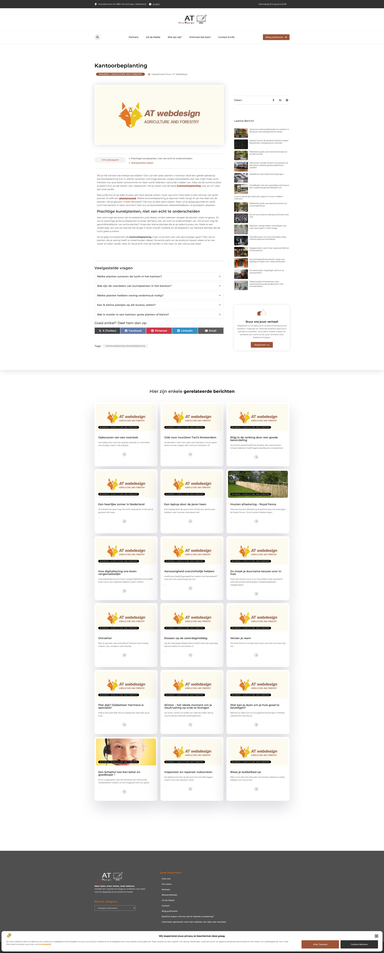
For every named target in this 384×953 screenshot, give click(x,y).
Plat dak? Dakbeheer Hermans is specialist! (121, 706)
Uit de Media (153, 37)
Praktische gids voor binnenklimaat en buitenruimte (268, 153)
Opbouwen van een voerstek (118, 437)
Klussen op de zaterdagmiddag (185, 638)
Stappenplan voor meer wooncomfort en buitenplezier (269, 249)
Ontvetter (105, 638)
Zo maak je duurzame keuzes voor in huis (255, 573)
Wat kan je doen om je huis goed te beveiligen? (254, 706)
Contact (165, 905)
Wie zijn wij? (175, 37)
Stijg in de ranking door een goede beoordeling (254, 439)
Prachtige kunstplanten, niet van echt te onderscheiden (161, 158)
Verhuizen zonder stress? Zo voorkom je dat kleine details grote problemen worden (268, 165)
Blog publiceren (170, 911)
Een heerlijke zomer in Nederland (121, 504)
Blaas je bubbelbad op (245, 772)
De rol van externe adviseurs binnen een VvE (269, 215)
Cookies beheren (359, 944)
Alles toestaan (320, 944)
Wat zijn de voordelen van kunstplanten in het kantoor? (159, 285)
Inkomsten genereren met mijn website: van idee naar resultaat (194, 922)
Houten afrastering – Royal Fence (253, 504)
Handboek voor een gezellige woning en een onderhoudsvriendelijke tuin (269, 186)
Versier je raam (240, 638)
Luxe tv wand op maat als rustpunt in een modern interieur (258, 197)
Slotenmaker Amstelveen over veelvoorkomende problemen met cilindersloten (266, 283)
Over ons (166, 878)
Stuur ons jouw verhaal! (262, 321)
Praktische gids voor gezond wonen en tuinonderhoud (268, 204)
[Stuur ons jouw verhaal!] (261, 312)
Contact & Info (226, 37)
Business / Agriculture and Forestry (120, 74)
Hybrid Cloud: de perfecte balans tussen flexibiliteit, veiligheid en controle (268, 141)
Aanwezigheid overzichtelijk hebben (189, 571)
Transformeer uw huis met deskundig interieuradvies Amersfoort (267, 238)
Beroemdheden (169, 895)
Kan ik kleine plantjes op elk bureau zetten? (159, 304)
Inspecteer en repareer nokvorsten (188, 772)
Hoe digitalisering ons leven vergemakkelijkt (117, 573)
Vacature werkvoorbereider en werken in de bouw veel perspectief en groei (269, 130)
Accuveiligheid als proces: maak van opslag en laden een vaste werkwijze (267, 260)
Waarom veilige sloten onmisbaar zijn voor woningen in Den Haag (267, 226)
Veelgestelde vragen (142, 162)
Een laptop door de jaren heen (185, 504)
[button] (376, 936)
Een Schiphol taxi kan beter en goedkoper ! (119, 773)
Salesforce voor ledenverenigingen (266, 174)
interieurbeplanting (115, 346)
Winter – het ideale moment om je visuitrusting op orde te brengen (188, 706)
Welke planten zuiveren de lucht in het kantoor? (159, 276)
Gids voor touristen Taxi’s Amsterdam (190, 437)
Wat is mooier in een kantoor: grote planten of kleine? (159, 314)
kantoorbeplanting (135, 346)
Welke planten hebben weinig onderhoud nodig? (159, 295)
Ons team (167, 884)
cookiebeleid (44, 944)
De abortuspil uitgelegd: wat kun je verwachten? (266, 271)
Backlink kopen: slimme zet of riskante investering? (188, 916)
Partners (133, 37)
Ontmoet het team (200, 37)
